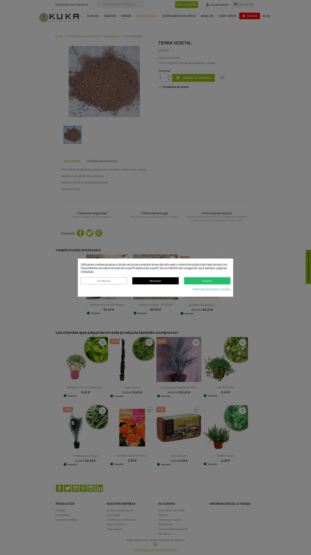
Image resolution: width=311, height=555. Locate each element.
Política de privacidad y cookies (211, 289)
